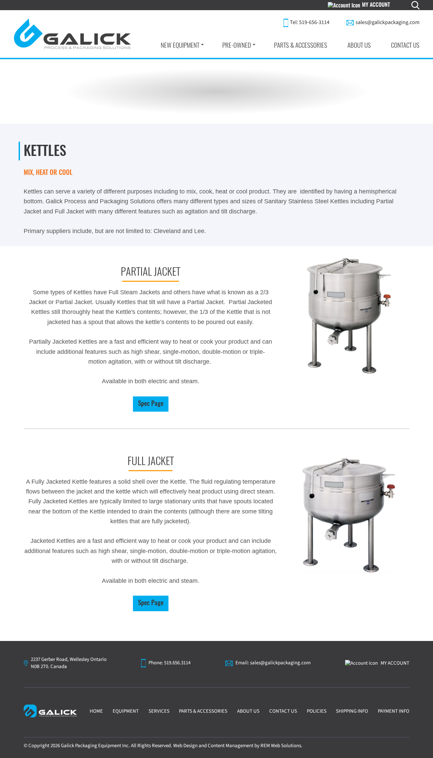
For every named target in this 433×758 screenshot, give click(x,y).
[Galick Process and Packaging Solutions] (72, 34)
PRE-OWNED (236, 45)
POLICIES (316, 711)
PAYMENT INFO (393, 711)
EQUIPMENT (126, 711)
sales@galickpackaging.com (387, 22)
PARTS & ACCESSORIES (300, 45)
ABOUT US (359, 45)
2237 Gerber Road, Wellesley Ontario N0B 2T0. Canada (69, 663)
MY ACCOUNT (376, 5)
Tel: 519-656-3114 (309, 22)
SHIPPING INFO (352, 711)
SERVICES (159, 711)
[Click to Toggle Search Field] (415, 5)
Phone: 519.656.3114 (169, 662)
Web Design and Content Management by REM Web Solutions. (237, 745)
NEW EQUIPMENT (180, 45)
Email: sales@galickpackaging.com (273, 663)
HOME (96, 711)
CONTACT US (405, 45)
